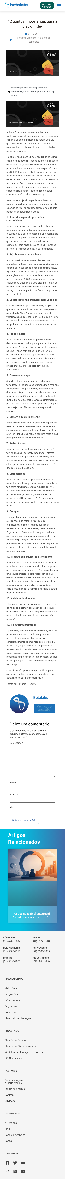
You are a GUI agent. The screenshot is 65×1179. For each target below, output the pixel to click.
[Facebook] (7, 1163)
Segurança (11, 1006)
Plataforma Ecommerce (18, 1040)
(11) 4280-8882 (11, 941)
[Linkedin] (23, 1171)
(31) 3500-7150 (11, 951)
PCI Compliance (13, 1058)
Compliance (11, 1012)
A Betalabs (11, 1123)
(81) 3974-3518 (41, 941)
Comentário (16, 743)
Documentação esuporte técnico (14, 1082)
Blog (7, 1129)
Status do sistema (15, 1089)
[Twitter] (15, 1163)
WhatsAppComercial (47, 5)
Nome (14, 782)
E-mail (14, 794)
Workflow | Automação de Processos (25, 1052)
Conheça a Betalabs (44, 708)
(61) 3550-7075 (11, 961)
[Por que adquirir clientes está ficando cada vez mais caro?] (32, 877)
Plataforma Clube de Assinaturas (23, 1046)
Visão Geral (11, 988)
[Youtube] (23, 1163)
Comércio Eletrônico (27, 38)
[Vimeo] (15, 1171)
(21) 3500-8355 (41, 961)
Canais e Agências (15, 1135)
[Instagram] (7, 1171)
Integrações (11, 994)
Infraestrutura (12, 1000)
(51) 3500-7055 (41, 951)
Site (12, 807)
